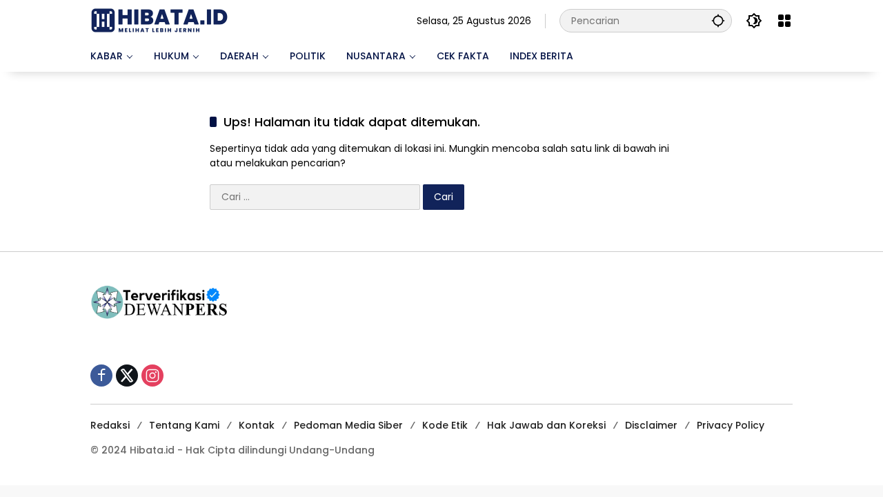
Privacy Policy (730, 425)
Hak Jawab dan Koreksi (546, 425)
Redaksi (110, 425)
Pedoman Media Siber (348, 425)
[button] (718, 20)
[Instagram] (152, 375)
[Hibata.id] (159, 20)
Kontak (257, 425)
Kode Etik (445, 425)
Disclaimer (651, 425)
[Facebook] (101, 375)
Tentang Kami (184, 425)
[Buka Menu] (784, 20)
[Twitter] (127, 375)
